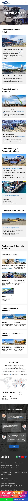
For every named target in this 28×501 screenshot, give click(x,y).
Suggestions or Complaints (21, 472)
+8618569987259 (11, 483)
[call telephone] (26, 2)
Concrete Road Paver (6, 474)
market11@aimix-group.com (10, 481)
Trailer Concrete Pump (6, 472)
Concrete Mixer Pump (6, 470)
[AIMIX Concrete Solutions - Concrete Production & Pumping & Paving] (5, 2)
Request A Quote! (19, 499)
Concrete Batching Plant (17, 52)
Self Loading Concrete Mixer (11, 168)
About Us (17, 465)
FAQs (16, 467)
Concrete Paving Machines (11, 227)
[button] (26, 493)
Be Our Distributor (19, 470)
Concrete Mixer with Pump (11, 195)
